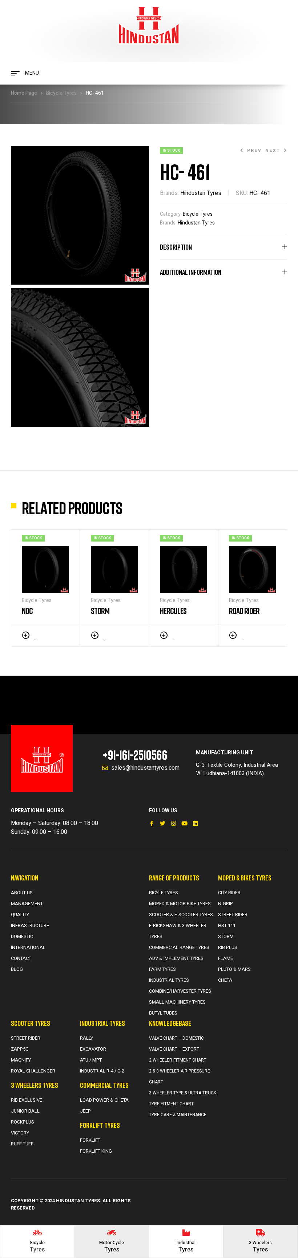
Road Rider (244, 610)
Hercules (173, 610)
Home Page (24, 93)
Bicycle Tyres (61, 93)
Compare (54, 634)
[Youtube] (184, 823)
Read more (35, 635)
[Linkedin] (195, 823)
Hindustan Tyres (200, 193)
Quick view (65, 634)
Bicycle (37, 1242)
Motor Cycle (111, 1242)
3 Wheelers (260, 1242)
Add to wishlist (43, 634)
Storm (100, 610)
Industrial (186, 1242)
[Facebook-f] (151, 823)
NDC (27, 610)
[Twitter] (162, 823)
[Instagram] (173, 823)
